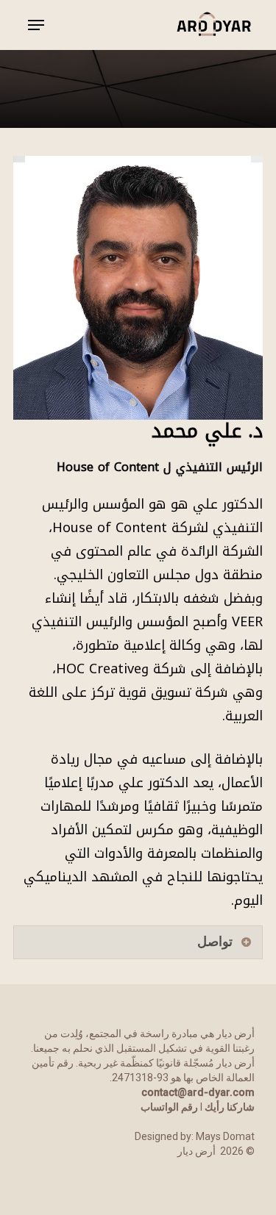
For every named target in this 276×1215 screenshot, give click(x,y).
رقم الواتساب (169, 1107)
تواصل (215, 941)
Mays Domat (225, 1136)
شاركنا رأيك (230, 1107)
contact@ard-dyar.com (198, 1092)
